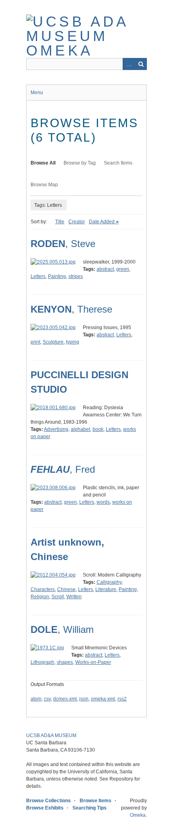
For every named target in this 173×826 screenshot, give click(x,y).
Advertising (56, 429)
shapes (65, 662)
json (84, 699)
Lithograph (42, 662)
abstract (105, 269)
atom (36, 699)
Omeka (138, 815)
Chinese (66, 589)
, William (62, 629)
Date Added (102, 222)
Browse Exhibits (45, 808)
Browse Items (95, 800)
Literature (105, 589)
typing (72, 342)
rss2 (122, 699)
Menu (37, 92)
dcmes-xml (65, 699)
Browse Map (44, 184)
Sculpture (53, 342)
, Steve (63, 243)
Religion (40, 596)
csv (47, 699)
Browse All (43, 163)
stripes (75, 276)
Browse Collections (48, 800)
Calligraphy (109, 582)
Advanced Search (129, 64)
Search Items (118, 163)
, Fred (63, 469)
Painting (57, 276)
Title (59, 222)
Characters (43, 589)
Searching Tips (89, 808)
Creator (76, 222)
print (35, 342)
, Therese (71, 309)
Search (141, 64)
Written (74, 596)
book (98, 429)
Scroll (57, 596)
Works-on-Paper (93, 662)
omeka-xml (103, 699)
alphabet (80, 429)
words (103, 502)
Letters (38, 276)
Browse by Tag (80, 163)
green (122, 269)
